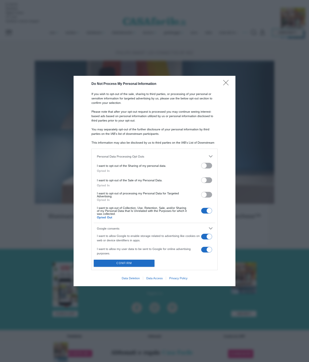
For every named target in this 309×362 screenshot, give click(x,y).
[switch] (206, 165)
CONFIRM (124, 263)
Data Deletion (131, 278)
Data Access (154, 278)
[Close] (227, 84)
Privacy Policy (178, 278)
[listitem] (154, 156)
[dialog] (154, 181)
